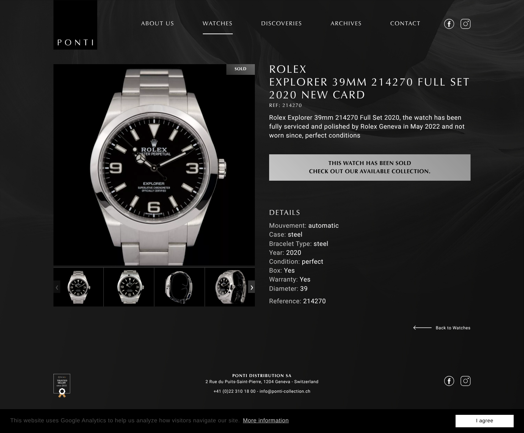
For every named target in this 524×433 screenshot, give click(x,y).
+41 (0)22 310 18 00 (235, 391)
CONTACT (405, 24)
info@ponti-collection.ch (285, 391)
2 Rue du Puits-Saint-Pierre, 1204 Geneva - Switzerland (261, 381)
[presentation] (56, 286)
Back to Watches (453, 327)
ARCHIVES (346, 24)
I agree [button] (484, 421)
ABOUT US (157, 24)
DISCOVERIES (281, 24)
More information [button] (266, 421)
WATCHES (218, 24)
